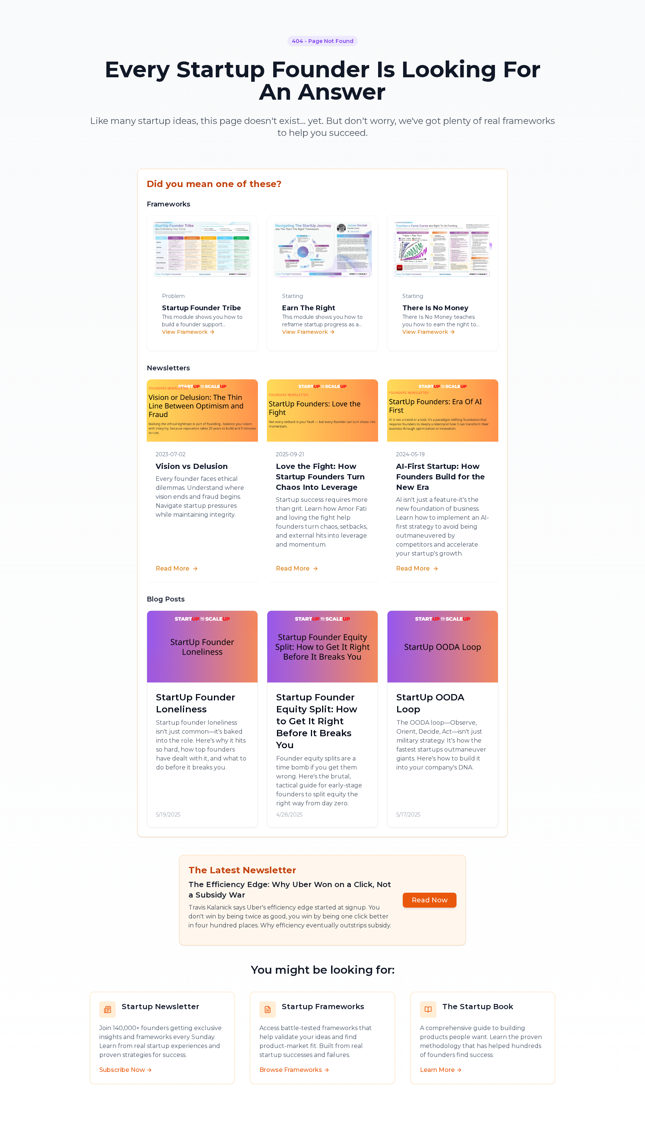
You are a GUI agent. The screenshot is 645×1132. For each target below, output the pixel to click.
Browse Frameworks (290, 1069)
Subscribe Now (122, 1069)
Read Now (430, 900)
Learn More (437, 1069)
